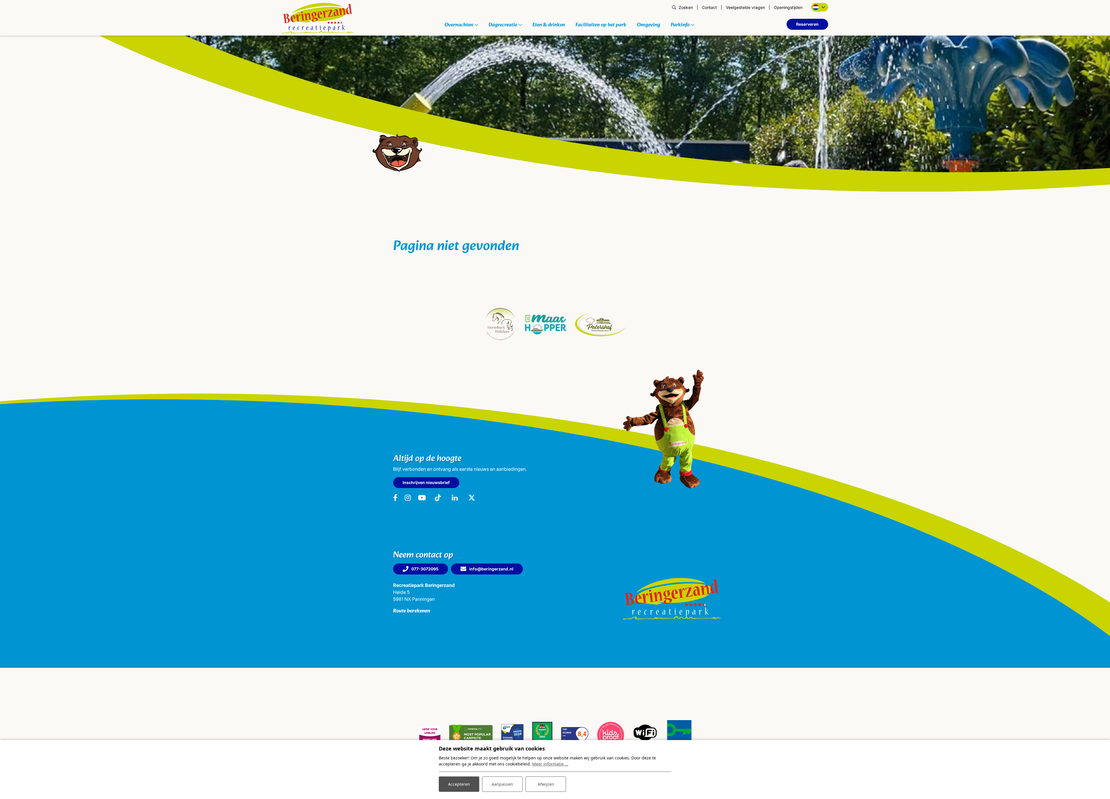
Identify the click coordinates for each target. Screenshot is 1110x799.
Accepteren (459, 784)
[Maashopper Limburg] (545, 324)
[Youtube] (422, 498)
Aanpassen (502, 784)
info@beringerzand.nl (491, 568)
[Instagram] (408, 498)
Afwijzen (546, 784)
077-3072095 (425, 568)
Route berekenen (411, 611)
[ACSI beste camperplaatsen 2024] (542, 735)
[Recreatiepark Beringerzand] (318, 18)
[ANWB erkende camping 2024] (512, 735)
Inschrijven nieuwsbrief (426, 482)
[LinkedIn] (455, 498)
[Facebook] (395, 498)
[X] (472, 498)
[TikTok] (438, 498)
